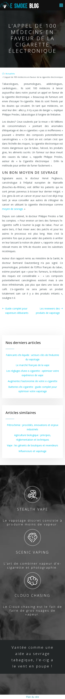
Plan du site (32, 696)
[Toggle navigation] (61, 5)
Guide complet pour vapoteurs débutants (16, 310)
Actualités (10, 73)
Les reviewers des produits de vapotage (48, 310)
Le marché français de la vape (32, 365)
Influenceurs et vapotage (32, 451)
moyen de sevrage (12, 209)
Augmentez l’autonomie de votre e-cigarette (32, 381)
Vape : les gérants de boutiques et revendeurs (32, 445)
